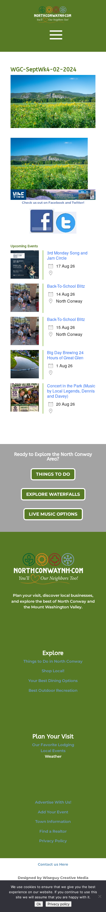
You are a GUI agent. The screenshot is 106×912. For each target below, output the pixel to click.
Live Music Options (53, 514)
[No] (99, 896)
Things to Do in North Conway (53, 661)
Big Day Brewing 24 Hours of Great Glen (65, 355)
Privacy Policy (53, 840)
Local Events (53, 750)
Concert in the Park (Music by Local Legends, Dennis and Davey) (71, 391)
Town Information (53, 821)
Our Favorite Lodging (53, 744)
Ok (39, 904)
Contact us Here (53, 864)
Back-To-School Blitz (66, 286)
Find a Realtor (53, 831)
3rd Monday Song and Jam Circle (67, 255)
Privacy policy (58, 904)
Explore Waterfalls (53, 494)
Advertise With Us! (53, 802)
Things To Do (53, 474)
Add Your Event (53, 811)
